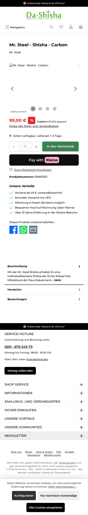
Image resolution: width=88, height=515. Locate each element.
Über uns (16, 452)
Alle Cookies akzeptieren (45, 507)
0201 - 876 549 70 (18, 347)
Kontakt (69, 452)
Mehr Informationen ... (62, 486)
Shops (28, 452)
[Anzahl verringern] (13, 146)
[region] (44, 88)
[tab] (44, 273)
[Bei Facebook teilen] (13, 229)
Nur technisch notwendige (58, 495)
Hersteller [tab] (14, 289)
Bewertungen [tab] (17, 299)
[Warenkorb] (81, 27)
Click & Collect (44, 452)
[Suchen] (51, 27)
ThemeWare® (62, 472)
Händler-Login (52, 455)
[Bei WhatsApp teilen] (23, 229)
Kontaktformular (37, 359)
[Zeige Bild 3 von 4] (47, 109)
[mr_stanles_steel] (44, 88)
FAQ (58, 452)
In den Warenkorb (60, 146)
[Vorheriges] (12, 88)
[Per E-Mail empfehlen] (33, 229)
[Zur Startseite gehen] (44, 15)
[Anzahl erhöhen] (36, 146)
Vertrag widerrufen (20, 370)
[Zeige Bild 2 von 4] (40, 109)
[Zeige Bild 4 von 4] (55, 109)
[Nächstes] (75, 88)
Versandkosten (67, 463)
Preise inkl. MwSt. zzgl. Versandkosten (34, 126)
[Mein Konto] (71, 27)
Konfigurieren (23, 495)
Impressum (33, 455)
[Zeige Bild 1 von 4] (33, 109)
